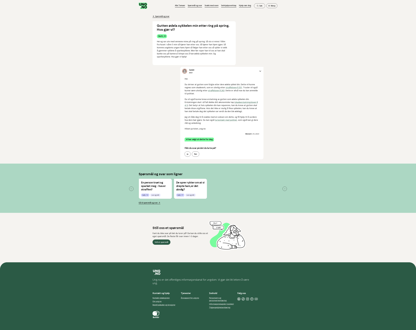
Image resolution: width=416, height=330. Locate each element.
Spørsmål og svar (195, 5)
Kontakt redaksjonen (161, 298)
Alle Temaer (180, 5)
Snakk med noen (212, 5)
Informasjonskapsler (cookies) (221, 304)
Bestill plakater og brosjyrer (164, 305)
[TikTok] (243, 298)
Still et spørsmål (161, 242)
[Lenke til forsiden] (143, 6)
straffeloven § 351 (234, 87)
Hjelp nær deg (245, 5)
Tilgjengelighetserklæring (219, 307)
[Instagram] (247, 298)
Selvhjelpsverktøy (228, 5)
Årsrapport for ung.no (190, 298)
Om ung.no (157, 301)
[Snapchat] (238, 298)
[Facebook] (251, 298)
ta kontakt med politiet (226, 120)
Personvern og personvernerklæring (218, 299)
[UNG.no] (208, 272)
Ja (187, 154)
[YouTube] (256, 298)
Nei (195, 154)
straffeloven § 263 (216, 90)
